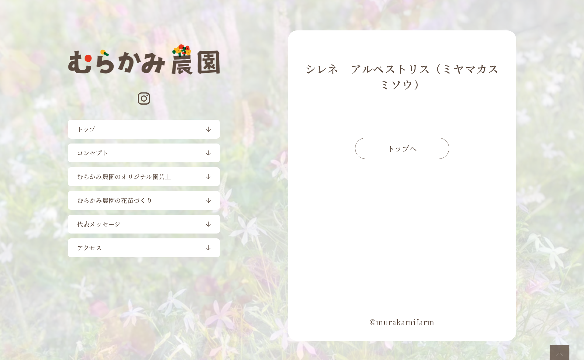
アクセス (89, 247)
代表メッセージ (99, 224)
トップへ (402, 148)
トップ (86, 129)
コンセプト (93, 152)
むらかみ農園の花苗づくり (115, 200)
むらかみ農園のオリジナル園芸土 (124, 176)
